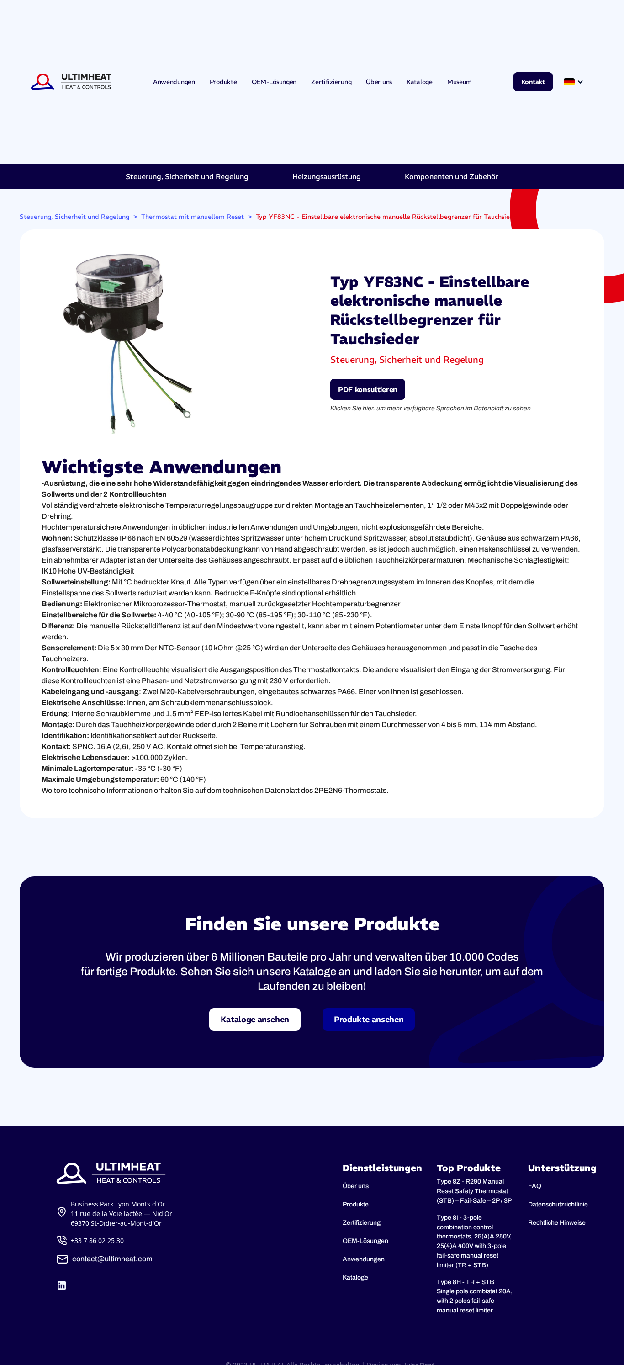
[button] (574, 82)
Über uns (379, 82)
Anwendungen (174, 82)
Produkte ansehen (368, 1019)
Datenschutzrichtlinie (558, 1204)
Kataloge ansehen (255, 1019)
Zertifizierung (331, 82)
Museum (459, 82)
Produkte (223, 82)
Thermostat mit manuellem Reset (192, 216)
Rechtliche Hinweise (557, 1222)
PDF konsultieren (367, 389)
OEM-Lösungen (274, 82)
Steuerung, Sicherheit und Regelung (74, 216)
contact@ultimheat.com (112, 1259)
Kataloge (420, 82)
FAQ (534, 1186)
